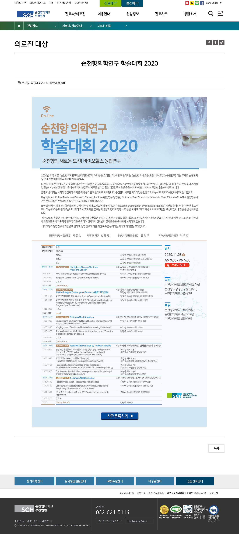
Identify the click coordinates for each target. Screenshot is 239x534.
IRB (51, 2)
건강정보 (132, 14)
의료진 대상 (104, 25)
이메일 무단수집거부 (196, 493)
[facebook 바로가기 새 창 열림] (202, 3)
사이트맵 (141, 493)
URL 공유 (221, 42)
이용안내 (104, 14)
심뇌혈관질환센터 (75, 481)
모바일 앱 (213, 493)
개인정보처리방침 (175, 493)
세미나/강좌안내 (72, 25)
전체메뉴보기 (220, 13)
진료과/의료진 (75, 14)
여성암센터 (154, 481)
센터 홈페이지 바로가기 (108, 521)
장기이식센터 (34, 481)
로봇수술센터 (115, 481)
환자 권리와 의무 (156, 493)
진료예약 (110, 3)
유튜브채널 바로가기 (187, 3)
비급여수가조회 (127, 493)
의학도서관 (20, 2)
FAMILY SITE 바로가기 (138, 521)
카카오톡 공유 (215, 42)
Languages (212, 3)
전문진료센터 (195, 481)
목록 (216, 448)
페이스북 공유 (209, 42)
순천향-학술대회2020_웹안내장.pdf (43, 83)
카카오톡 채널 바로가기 (192, 3)
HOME (19, 25)
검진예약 (132, 3)
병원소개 (190, 14)
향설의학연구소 (38, 2)
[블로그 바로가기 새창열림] (197, 3)
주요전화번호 (81, 2)
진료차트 (161, 14)
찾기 (211, 13)
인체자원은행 (64, 2)
